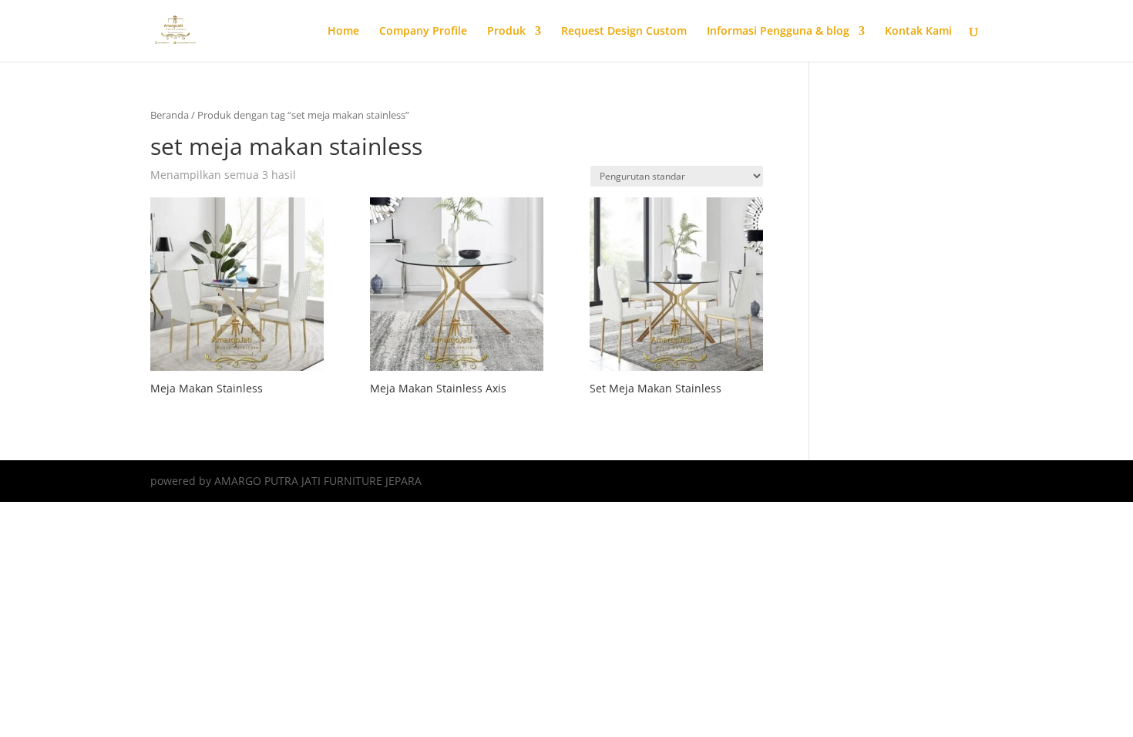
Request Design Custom (624, 31)
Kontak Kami (918, 31)
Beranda (169, 115)
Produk (506, 31)
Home (343, 31)
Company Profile (423, 31)
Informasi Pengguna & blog (778, 31)
